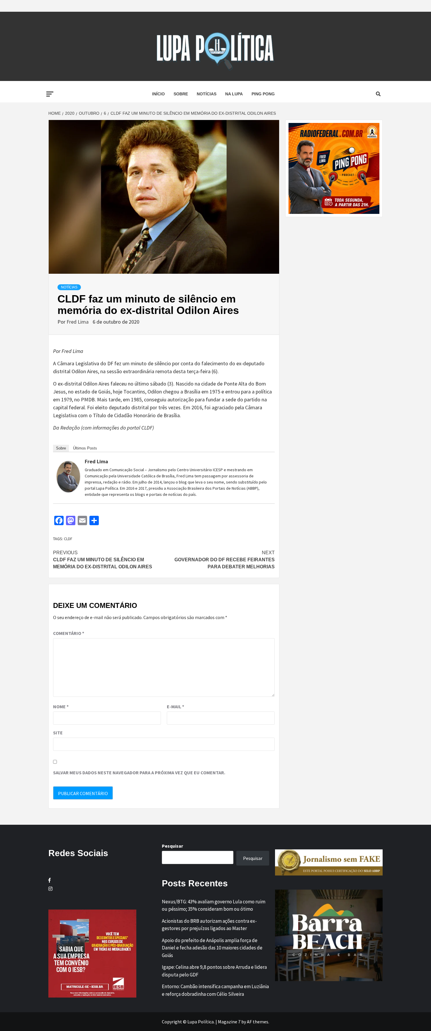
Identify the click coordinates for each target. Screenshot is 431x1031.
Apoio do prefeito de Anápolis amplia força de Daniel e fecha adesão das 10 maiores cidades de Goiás (212, 948)
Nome (61, 706)
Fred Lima (78, 321)
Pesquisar (172, 846)
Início (158, 94)
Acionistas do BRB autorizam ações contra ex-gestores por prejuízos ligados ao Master (209, 925)
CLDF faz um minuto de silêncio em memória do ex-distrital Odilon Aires (102, 559)
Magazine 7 (229, 1022)
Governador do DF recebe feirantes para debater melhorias (224, 559)
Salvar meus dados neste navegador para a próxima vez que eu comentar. (139, 772)
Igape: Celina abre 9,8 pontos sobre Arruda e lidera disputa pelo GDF (214, 971)
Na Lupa (234, 94)
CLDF (68, 538)
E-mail (175, 706)
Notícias (206, 94)
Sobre (181, 94)
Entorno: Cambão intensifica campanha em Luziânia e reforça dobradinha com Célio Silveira (215, 990)
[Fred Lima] (68, 476)
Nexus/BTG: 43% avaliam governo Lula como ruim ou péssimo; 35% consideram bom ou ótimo (213, 905)
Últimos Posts (85, 448)
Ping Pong (263, 94)
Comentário (68, 633)
